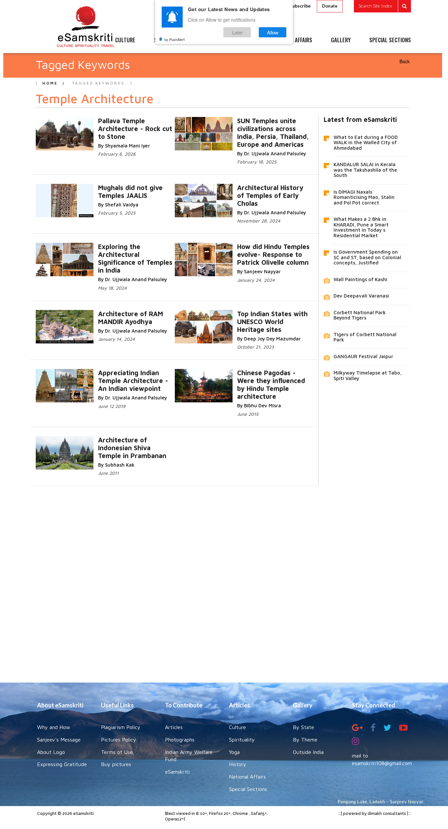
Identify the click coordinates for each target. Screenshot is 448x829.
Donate (329, 6)
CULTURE (125, 40)
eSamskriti (177, 772)
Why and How (53, 727)
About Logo (51, 752)
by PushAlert (174, 39)
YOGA (209, 40)
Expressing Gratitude (62, 764)
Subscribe (300, 6)
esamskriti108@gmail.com (382, 763)
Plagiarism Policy (120, 727)
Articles (174, 727)
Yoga (234, 752)
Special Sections (248, 789)
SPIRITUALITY (169, 40)
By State (303, 727)
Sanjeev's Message (59, 739)
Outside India (308, 752)
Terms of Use (117, 752)
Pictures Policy (118, 739)
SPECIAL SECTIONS (390, 40)
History (237, 764)
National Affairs (247, 777)
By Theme (305, 739)
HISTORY (243, 40)
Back (404, 61)
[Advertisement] (224, 579)
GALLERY (341, 40)
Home (50, 83)
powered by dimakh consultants (374, 813)
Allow (272, 32)
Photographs (179, 739)
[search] (382, 6)
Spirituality (242, 739)
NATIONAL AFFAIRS (292, 40)
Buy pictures (116, 764)
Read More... (278, 127)
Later (237, 32)
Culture (237, 727)
